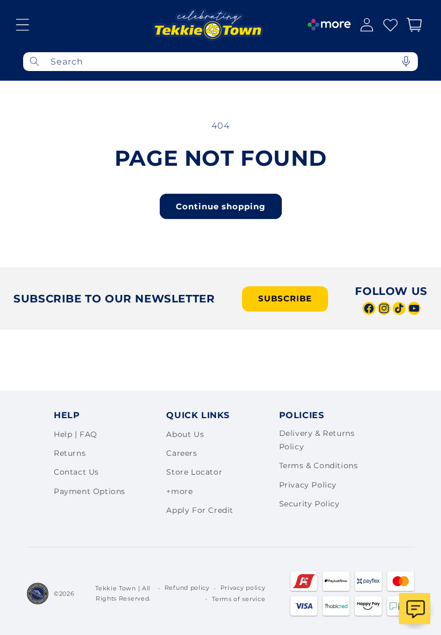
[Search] (34, 61)
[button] (22, 25)
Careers (181, 453)
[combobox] (220, 61)
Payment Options (89, 491)
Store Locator (194, 472)
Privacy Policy (308, 485)
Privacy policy (243, 587)
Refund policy (187, 587)
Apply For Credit (199, 510)
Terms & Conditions (318, 465)
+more (179, 491)
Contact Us (76, 472)
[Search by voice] (406, 61)
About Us (185, 434)
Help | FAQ (75, 434)
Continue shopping (221, 206)
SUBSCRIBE (285, 298)
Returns (70, 453)
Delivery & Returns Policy (317, 439)
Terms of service (238, 599)
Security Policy (309, 504)
